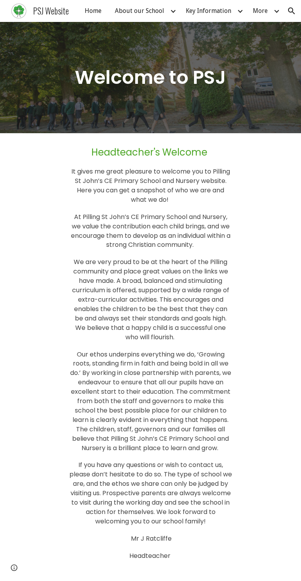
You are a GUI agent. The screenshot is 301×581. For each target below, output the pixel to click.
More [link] (260, 10)
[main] (150, 77)
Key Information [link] (208, 10)
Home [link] (93, 10)
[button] (291, 11)
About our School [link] (139, 10)
